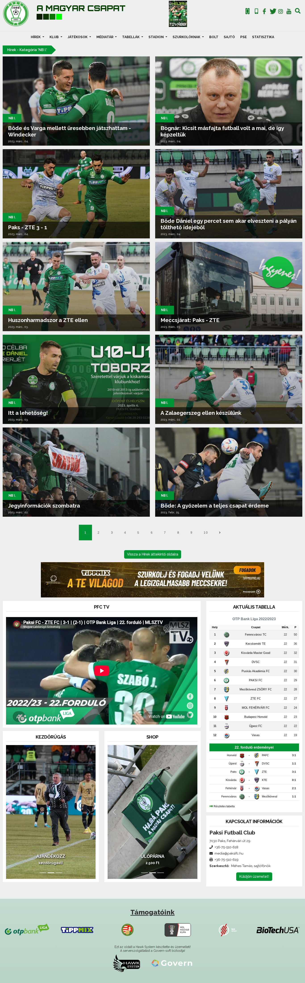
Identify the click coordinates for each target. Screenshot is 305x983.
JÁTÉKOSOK (78, 37)
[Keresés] (298, 12)
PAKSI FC (255, 680)
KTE (264, 780)
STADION (156, 37)
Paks (233, 771)
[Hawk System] (126, 963)
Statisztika (263, 37)
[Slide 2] (51, 872)
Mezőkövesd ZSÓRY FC (256, 689)
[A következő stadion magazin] (178, 14)
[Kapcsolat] (256, 11)
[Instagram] (280, 12)
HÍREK (36, 37)
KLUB (55, 37)
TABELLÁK (131, 37)
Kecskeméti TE (256, 643)
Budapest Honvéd (255, 717)
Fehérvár (231, 788)
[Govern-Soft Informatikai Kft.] (171, 963)
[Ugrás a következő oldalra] (219, 532)
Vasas (256, 735)
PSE (243, 37)
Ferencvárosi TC (255, 634)
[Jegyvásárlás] (247, 11)
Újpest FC (255, 726)
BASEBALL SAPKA (152, 856)
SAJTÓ (229, 37)
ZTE (264, 771)
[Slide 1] (43, 872)
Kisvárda (231, 780)
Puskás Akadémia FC (256, 671)
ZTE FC (256, 698)
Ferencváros (228, 796)
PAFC (265, 755)
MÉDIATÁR (105, 37)
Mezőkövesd (269, 796)
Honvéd (231, 755)
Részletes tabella (224, 806)
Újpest (232, 763)
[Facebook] (264, 12)
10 (206, 532)
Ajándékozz (50, 856)
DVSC (256, 662)
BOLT (213, 37)
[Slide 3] (59, 872)
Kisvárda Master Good (255, 653)
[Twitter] (272, 12)
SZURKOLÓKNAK (187, 37)
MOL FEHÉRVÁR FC (255, 707)
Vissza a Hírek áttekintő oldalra (152, 554)
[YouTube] (288, 12)
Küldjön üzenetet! (254, 876)
